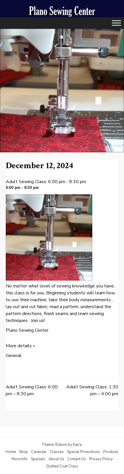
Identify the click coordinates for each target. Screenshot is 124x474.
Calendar (39, 451)
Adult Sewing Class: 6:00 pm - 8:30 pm (46, 182)
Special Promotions (83, 451)
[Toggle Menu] (116, 23)
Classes (57, 451)
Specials (38, 459)
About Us (56, 459)
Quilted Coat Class (62, 466)
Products (111, 451)
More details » (20, 346)
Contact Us (76, 459)
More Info (20, 459)
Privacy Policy (101, 459)
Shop (23, 451)
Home (10, 451)
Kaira (77, 444)
